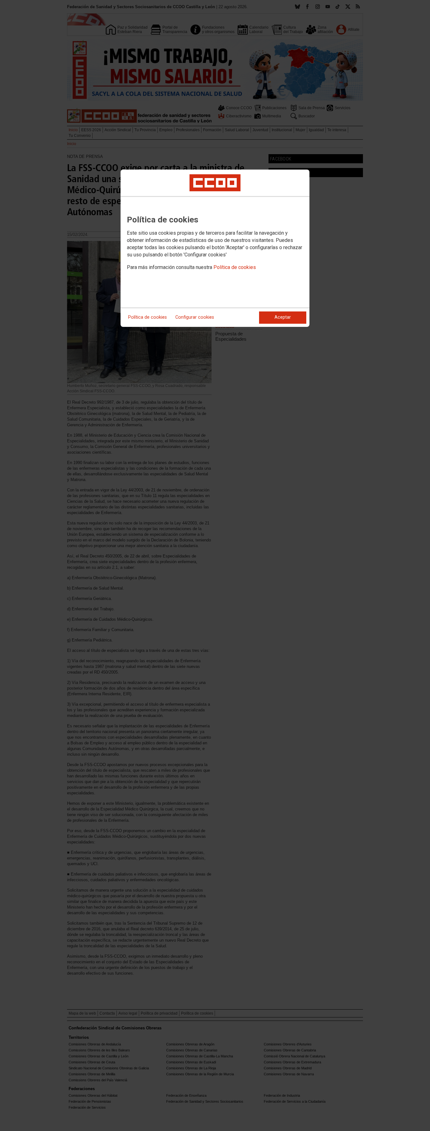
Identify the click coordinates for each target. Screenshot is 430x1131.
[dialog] (215, 248)
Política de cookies (234, 267)
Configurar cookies (194, 317)
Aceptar (282, 317)
